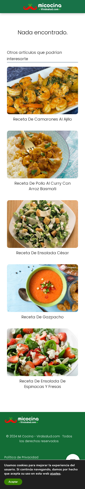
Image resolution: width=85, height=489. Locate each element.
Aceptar (13, 482)
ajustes (55, 473)
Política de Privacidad (21, 457)
